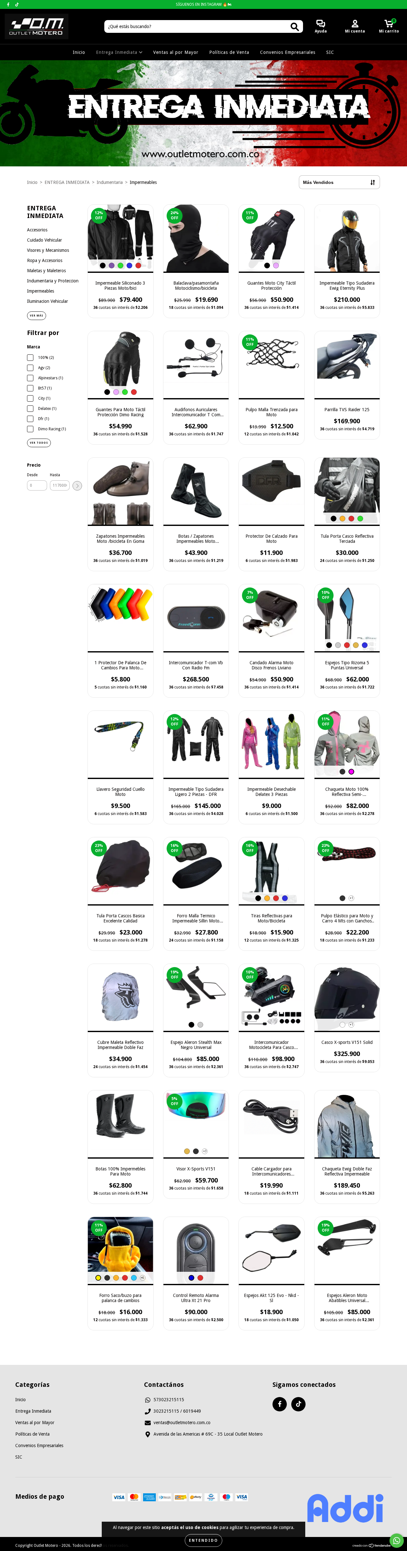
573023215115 (169, 1399)
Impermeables (40, 291)
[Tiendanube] (372, 1546)
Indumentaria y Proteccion (53, 280)
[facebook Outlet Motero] (9, 4)
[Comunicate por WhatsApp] (397, 1540)
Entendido (203, 1540)
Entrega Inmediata (117, 52)
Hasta (55, 475)
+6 (142, 1277)
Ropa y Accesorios (44, 260)
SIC (330, 52)
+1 (351, 898)
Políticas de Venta (229, 52)
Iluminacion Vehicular (47, 301)
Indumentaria (110, 182)
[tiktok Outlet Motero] (17, 4)
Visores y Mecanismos (48, 250)
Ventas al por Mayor (175, 52)
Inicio (79, 52)
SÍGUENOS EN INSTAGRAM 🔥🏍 (203, 4)
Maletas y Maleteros (46, 270)
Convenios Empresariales (287, 52)
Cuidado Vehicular (44, 240)
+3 (205, 1151)
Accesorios (37, 229)
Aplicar (77, 486)
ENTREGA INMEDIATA (67, 182)
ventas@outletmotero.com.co (182, 1422)
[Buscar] (294, 26)
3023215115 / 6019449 (177, 1411)
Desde (32, 475)
